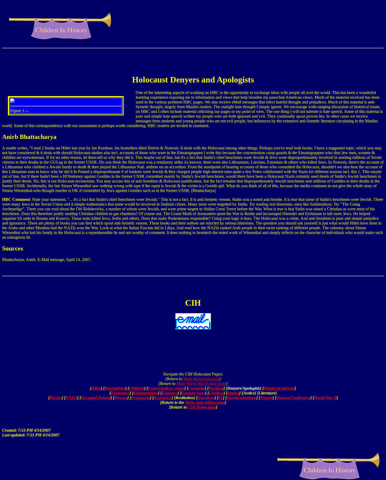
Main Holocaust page (201, 379)
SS (220, 397)
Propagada (140, 397)
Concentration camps (166, 388)
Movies (56, 397)
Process (120, 397)
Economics (120, 393)
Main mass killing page (205, 402)
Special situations (241, 397)
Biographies (115, 388)
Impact (233, 393)
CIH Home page (202, 407)
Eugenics (170, 393)
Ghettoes (216, 393)
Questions (206, 397)
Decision (215, 388)
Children (136, 388)
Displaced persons (279, 388)
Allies (96, 388)
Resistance (163, 397)
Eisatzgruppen (145, 393)
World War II (325, 397)
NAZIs (71, 397)
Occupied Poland (96, 397)
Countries (196, 388)
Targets (266, 397)
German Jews (193, 393)
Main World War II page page (201, 383)
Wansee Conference (293, 397)
